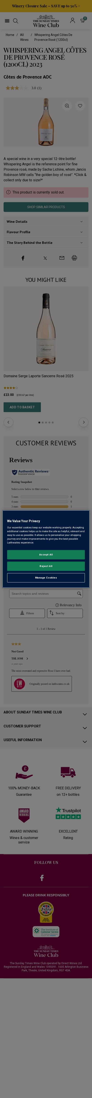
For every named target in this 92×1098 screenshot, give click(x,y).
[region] (46, 549)
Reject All (46, 565)
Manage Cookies (46, 577)
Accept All (46, 554)
